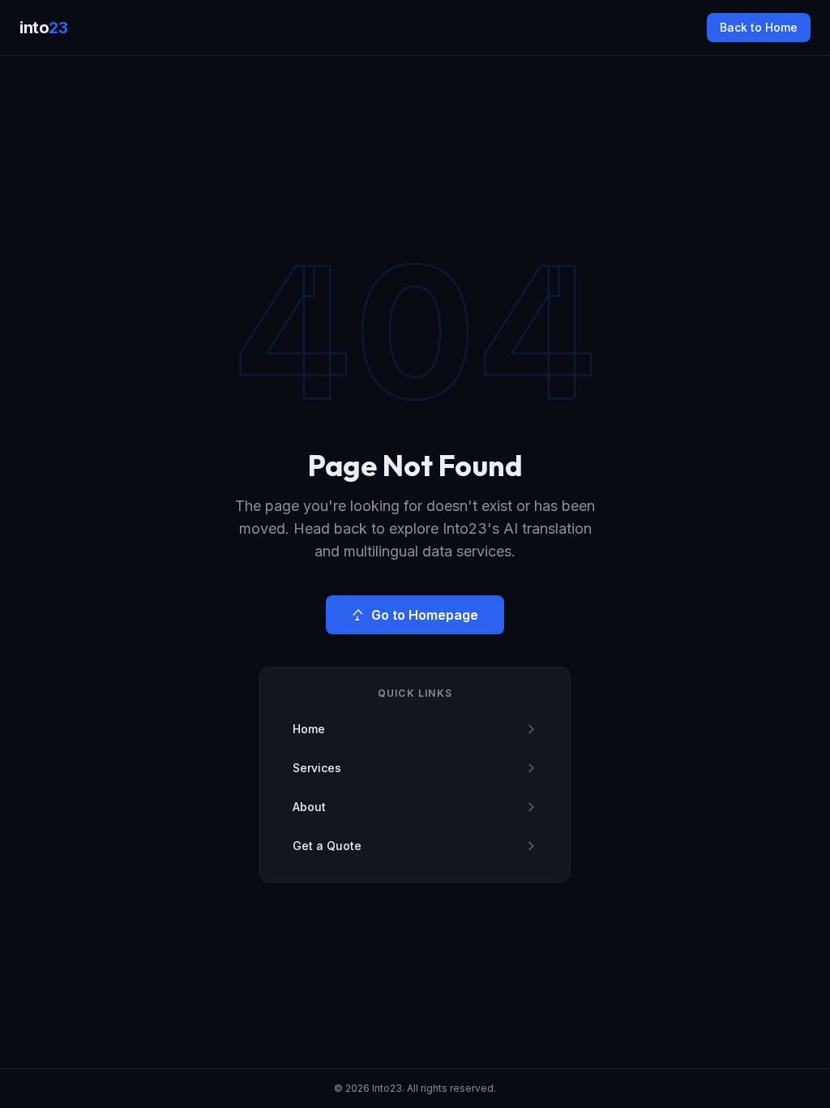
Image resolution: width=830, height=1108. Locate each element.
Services (317, 768)
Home (309, 729)
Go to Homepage (424, 615)
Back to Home (759, 27)
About (309, 807)
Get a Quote (327, 845)
